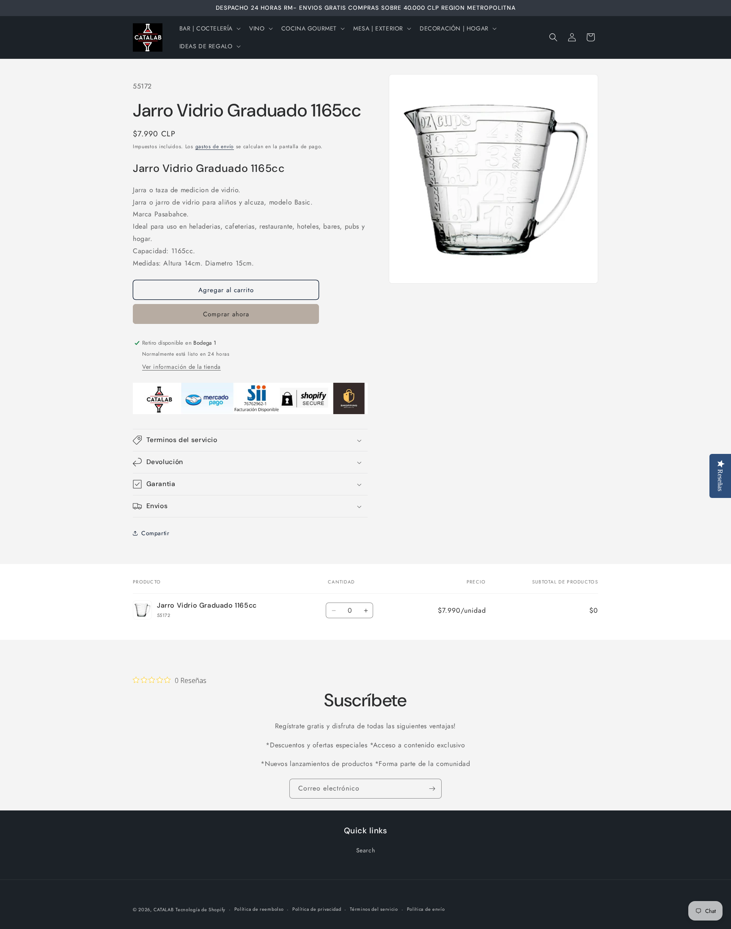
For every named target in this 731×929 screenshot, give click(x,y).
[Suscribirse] (432, 789)
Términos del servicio (374, 909)
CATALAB (164, 909)
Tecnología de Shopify (200, 909)
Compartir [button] (155, 533)
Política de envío (426, 909)
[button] (209, 28)
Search (365, 850)
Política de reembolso (259, 909)
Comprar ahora (226, 314)
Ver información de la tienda (181, 366)
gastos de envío (214, 146)
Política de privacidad (316, 909)
